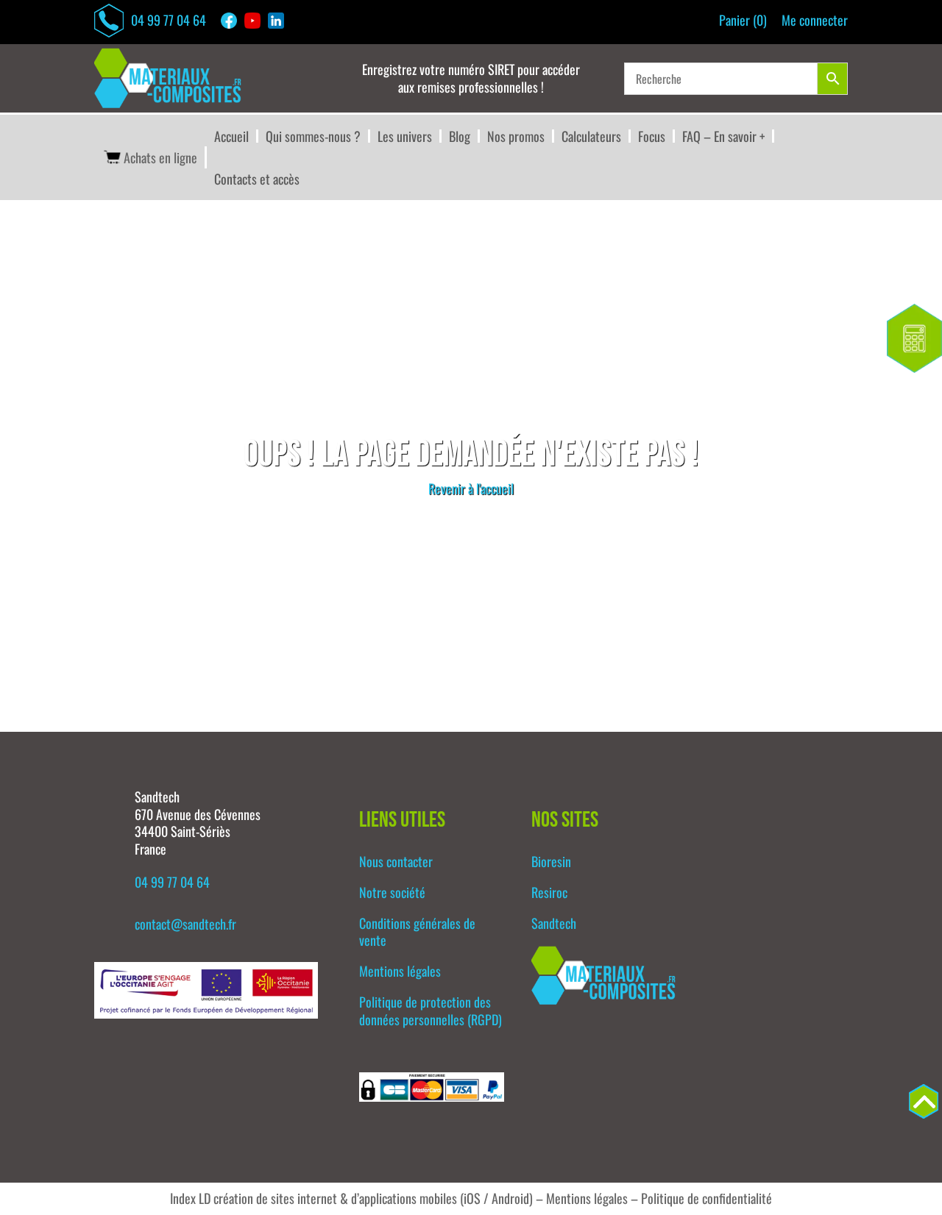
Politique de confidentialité (706, 1198)
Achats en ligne (160, 157)
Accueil (231, 136)
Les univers (405, 136)
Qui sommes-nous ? (313, 136)
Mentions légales (400, 970)
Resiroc (549, 892)
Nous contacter (396, 861)
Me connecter (815, 20)
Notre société (392, 892)
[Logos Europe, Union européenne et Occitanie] (206, 1012)
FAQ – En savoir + (723, 136)
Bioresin (551, 861)
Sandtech (553, 923)
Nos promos (516, 136)
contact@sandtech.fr (185, 923)
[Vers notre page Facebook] (232, 21)
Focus (651, 136)
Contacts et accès (257, 178)
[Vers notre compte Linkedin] (279, 21)
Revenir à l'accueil (471, 488)
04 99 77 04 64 (168, 19)
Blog (459, 136)
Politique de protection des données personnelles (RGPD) (430, 1010)
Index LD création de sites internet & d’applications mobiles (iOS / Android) (351, 1198)
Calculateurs (591, 136)
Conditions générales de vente (417, 931)
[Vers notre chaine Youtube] (256, 21)
